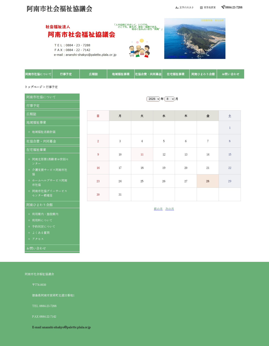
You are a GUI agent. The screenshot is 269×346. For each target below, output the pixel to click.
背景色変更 (210, 7)
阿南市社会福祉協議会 (59, 8)
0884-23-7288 (233, 7)
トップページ (33, 87)
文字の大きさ (187, 7)
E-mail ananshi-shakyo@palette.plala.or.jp (61, 327)
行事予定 (52, 87)
